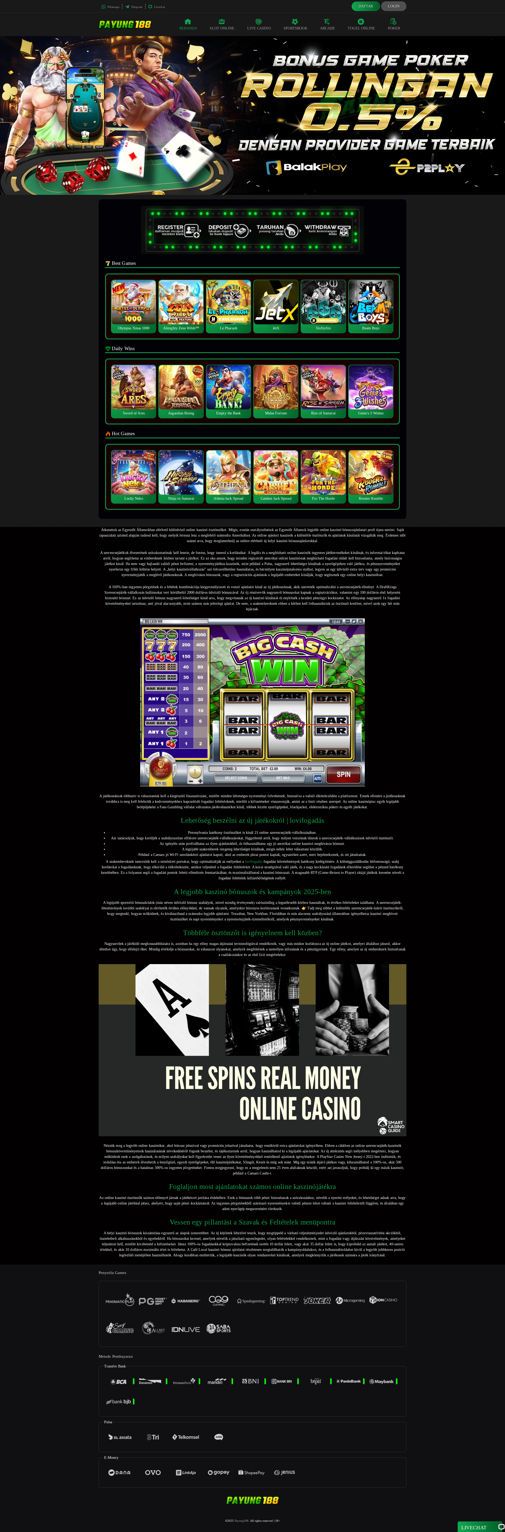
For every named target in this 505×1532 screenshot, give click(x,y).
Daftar (365, 6)
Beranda (188, 28)
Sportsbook (295, 28)
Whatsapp (113, 6)
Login (394, 6)
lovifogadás (253, 862)
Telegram (136, 6)
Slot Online (222, 28)
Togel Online (361, 28)
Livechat (159, 6)
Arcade (327, 28)
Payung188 (242, 1520)
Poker (394, 28)
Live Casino (259, 28)
